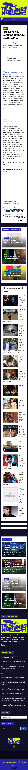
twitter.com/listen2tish (10, 122)
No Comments (10, 554)
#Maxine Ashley (7, 45)
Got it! (14, 767)
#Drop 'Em (15, 43)
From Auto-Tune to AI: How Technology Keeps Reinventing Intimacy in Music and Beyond (13, 682)
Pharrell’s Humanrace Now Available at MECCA (13, 259)
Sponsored (8, 545)
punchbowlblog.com (10, 201)
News (5, 28)
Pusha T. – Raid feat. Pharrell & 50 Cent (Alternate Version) (18, 217)
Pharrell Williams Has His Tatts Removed (21, 360)
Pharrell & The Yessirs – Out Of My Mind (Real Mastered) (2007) (22, 330)
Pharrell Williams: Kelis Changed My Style (21, 402)
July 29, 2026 (9, 603)
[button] (25, 19)
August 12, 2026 (10, 569)
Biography (22, 385)
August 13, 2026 (10, 552)
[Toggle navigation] (14, 19)
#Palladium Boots (17, 45)
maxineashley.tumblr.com (11, 203)
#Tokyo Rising (13, 47)
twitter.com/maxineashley (11, 120)
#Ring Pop (6, 47)
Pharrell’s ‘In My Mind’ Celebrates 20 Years (13, 274)
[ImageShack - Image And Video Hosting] (14, 112)
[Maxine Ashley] (14, 73)
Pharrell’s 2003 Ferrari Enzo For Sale (21, 445)
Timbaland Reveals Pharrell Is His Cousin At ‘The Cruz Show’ (22, 300)
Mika (17, 586)
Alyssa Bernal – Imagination (9, 215)
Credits (3, 645)
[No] (26, 764)
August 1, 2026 (9, 586)
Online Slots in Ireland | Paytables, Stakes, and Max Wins (14, 567)
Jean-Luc (19, 552)
